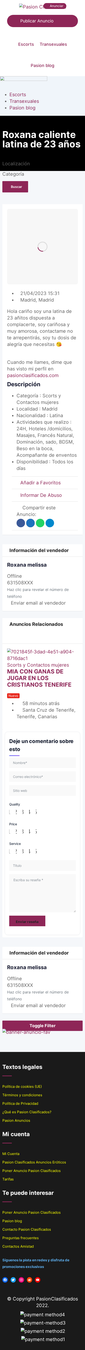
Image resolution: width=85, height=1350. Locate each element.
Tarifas (8, 1179)
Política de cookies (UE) (22, 1086)
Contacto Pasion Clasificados (26, 1229)
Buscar (16, 187)
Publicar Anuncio (37, 20)
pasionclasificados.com (33, 375)
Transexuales (53, 44)
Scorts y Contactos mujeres (38, 665)
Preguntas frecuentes (20, 1238)
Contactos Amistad (18, 1246)
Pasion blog (42, 65)
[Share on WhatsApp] (40, 523)
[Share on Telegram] (50, 523)
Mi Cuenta (10, 1153)
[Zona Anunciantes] (45, 30)
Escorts (26, 44)
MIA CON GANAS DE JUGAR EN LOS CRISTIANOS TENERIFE (39, 678)
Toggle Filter (42, 1025)
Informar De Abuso (41, 495)
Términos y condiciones (22, 1095)
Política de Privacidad (20, 1103)
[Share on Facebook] (21, 523)
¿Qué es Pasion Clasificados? (26, 1112)
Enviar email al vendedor (38, 603)
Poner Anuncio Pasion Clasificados (31, 1170)
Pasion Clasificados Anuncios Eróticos (34, 1162)
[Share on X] (30, 523)
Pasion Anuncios (16, 1120)
